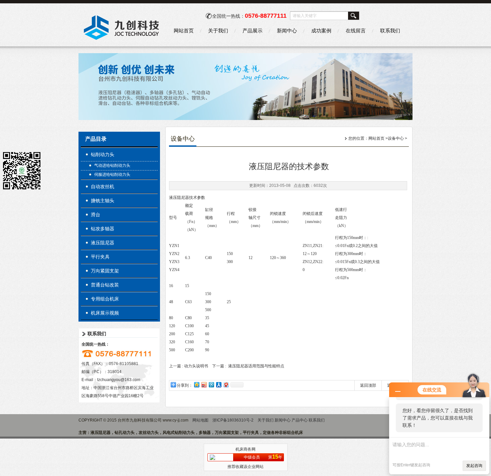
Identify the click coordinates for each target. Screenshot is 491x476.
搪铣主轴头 (102, 200)
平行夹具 (100, 256)
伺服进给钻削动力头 (112, 174)
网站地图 (200, 420)
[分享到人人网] (218, 384)
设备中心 (396, 138)
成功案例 (321, 30)
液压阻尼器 (102, 242)
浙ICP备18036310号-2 (233, 420)
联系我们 (390, 30)
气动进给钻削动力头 (112, 165)
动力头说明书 (196, 366)
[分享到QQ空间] (196, 384)
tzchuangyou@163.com (118, 379)
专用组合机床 (105, 299)
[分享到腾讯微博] (211, 384)
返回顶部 (368, 385)
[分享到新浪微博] (203, 384)
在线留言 (356, 30)
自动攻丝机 (102, 186)
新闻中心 (287, 30)
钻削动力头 (102, 154)
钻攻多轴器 (102, 228)
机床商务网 (245, 449)
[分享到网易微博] (225, 384)
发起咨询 (474, 465)
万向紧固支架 (105, 270)
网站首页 (184, 30)
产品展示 (252, 30)
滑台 (95, 214)
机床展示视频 (105, 313)
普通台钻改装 (105, 284)
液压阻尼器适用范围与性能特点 (256, 366)
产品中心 (300, 420)
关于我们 (218, 30)
